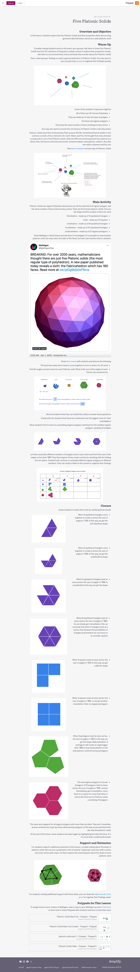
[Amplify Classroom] (137, 3)
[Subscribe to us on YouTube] (20, 961)
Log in (20, 3)
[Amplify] (115, 961)
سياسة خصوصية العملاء (89, 967)
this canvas (71, 361)
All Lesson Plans (101, 17)
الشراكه (21, 967)
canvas (79, 61)
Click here (106, 907)
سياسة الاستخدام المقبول (70, 967)
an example (78, 148)
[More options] (3, 3)
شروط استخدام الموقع (51, 967)
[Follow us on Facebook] (27, 961)
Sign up (11, 3)
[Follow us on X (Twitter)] (31, 961)
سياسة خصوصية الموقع (34, 967)
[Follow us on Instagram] (24, 961)
